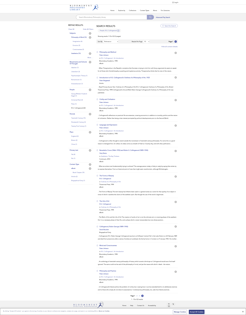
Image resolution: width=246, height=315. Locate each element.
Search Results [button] (105, 26)
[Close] (243, 312)
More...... (90, 57)
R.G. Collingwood (105, 178)
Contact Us (140, 305)
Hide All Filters (88, 29)
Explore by (121, 10)
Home (112, 10)
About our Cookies (104, 311)
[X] (173, 304)
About (155, 10)
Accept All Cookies (196, 312)
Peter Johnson (103, 55)
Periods (72, 114)
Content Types (144, 10)
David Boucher (104, 229)
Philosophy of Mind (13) (78, 37)
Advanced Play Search (163, 17)
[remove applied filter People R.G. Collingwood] (118, 30)
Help (131, 305)
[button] (97, 52)
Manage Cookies (180, 312)
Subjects (73, 33)
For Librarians (165, 10)
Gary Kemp (103, 153)
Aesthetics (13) (76, 53)
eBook (73, 168)
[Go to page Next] (142, 296)
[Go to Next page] (176, 41)
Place (71, 132)
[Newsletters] (169, 306)
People (72, 90)
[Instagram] (169, 304)
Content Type (74, 164)
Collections (132, 10)
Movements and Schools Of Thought (78, 63)
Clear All (71, 29)
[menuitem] (81, 42)
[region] (123, 311)
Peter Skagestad (104, 80)
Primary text (74, 150)
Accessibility (152, 305)
